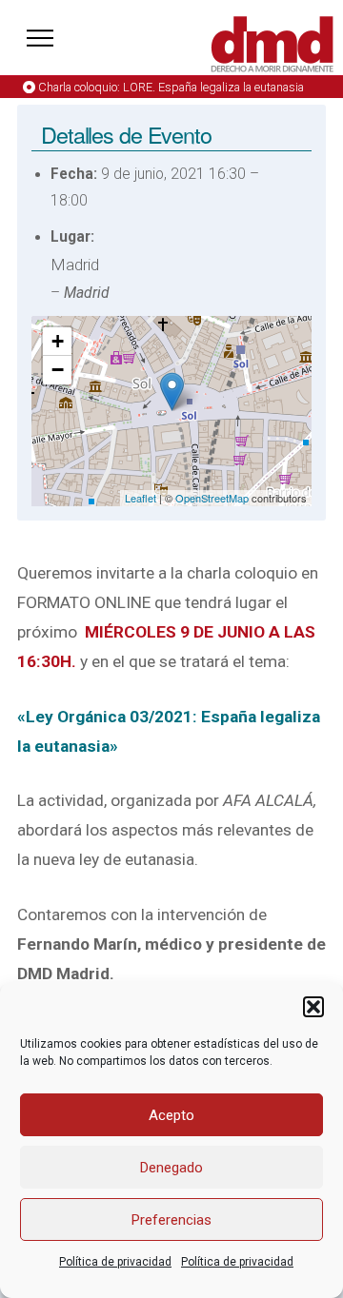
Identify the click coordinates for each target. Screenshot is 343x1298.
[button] (313, 1006)
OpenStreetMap (212, 497)
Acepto (171, 1115)
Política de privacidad (115, 1261)
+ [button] (57, 341)
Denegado (171, 1167)
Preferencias (171, 1220)
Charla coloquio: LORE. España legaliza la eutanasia (171, 87)
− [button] (57, 370)
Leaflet (140, 497)
